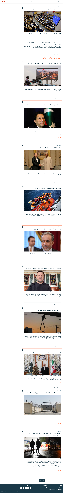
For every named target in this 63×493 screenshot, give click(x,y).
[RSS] (21, 488)
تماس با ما (60, 487)
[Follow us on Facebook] (31, 488)
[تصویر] (9, 1)
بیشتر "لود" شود (41, 480)
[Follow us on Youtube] (26, 488)
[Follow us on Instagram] (23, 488)
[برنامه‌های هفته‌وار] (6, 1)
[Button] (56, 54)
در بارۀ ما (45, 487)
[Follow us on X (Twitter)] (28, 488)
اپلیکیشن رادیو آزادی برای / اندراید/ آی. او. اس (55, 489)
